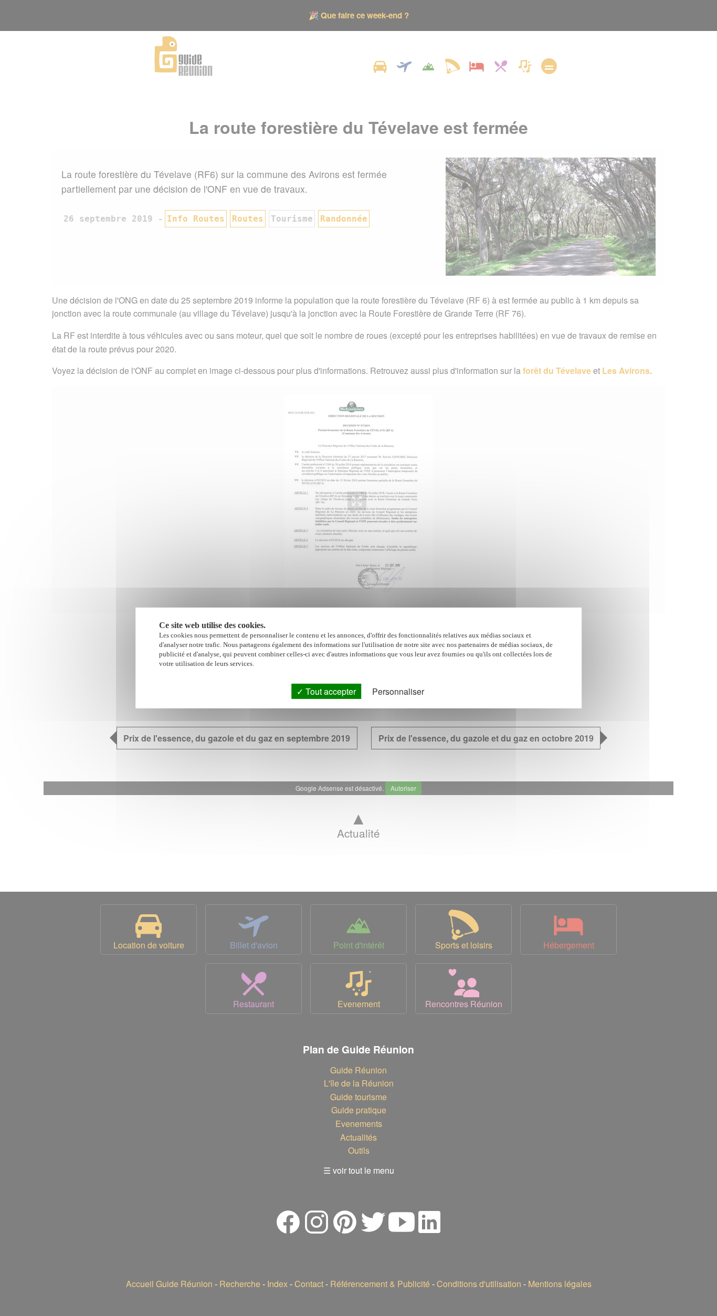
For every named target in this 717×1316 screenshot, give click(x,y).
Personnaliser (398, 691)
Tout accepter (329, 691)
